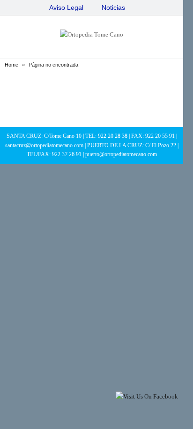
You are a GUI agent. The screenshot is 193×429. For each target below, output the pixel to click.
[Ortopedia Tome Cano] (92, 34)
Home (11, 65)
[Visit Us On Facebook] (146, 396)
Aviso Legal (66, 7)
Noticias (113, 7)
